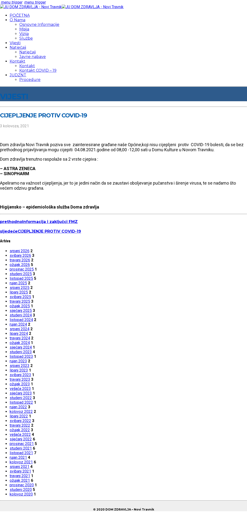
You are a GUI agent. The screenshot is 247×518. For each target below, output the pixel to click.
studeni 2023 (21, 352)
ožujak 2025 (20, 306)
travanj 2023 (20, 379)
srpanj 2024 (19, 329)
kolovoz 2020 (21, 494)
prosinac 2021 (22, 443)
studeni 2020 (21, 489)
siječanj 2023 (21, 393)
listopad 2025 (21, 278)
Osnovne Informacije (39, 24)
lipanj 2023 (19, 370)
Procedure (30, 79)
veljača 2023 (20, 388)
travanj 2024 (20, 338)
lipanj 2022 (19, 416)
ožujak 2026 (20, 264)
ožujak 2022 (20, 430)
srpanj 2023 (19, 365)
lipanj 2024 (19, 333)
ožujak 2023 (20, 384)
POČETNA (20, 15)
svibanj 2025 (20, 297)
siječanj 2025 (21, 310)
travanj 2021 (20, 476)
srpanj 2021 (19, 466)
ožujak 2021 (20, 480)
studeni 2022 (21, 398)
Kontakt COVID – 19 (37, 70)
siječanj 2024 (21, 347)
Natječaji (18, 47)
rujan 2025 (18, 283)
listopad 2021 (21, 453)
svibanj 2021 (20, 471)
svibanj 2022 (20, 420)
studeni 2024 (21, 315)
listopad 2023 (21, 356)
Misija (24, 29)
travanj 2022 (20, 425)
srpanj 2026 (19, 251)
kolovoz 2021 (21, 462)
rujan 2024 (18, 324)
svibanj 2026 (20, 255)
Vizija (24, 33)
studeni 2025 (21, 274)
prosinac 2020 (22, 485)
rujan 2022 (18, 407)
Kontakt (17, 61)
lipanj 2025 (19, 292)
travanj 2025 (20, 301)
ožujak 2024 (20, 342)
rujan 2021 (18, 457)
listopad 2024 (21, 319)
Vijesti (15, 43)
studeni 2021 (21, 448)
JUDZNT (18, 75)
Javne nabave (32, 56)
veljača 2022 (20, 434)
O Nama (17, 20)
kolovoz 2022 (21, 411)
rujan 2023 (18, 361)
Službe (26, 38)
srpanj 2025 (19, 287)
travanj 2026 (20, 260)
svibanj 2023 (20, 375)
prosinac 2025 (22, 269)
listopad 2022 (21, 402)
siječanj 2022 (21, 439)
